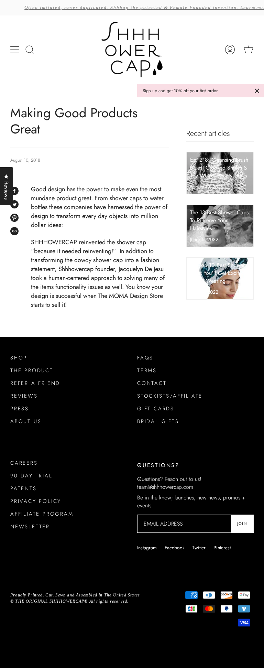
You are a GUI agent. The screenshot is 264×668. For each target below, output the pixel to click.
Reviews (24, 396)
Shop (18, 358)
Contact (152, 383)
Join (242, 523)
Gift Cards (155, 408)
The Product (31, 370)
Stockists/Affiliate (169, 396)
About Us (25, 421)
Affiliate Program (42, 514)
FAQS (145, 358)
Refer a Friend (35, 383)
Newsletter (30, 526)
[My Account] (230, 49)
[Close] (257, 90)
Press (19, 408)
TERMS (147, 370)
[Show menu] (15, 49)
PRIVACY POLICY (35, 501)
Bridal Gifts (158, 421)
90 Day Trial (31, 476)
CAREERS (24, 463)
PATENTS (23, 488)
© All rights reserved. (69, 601)
